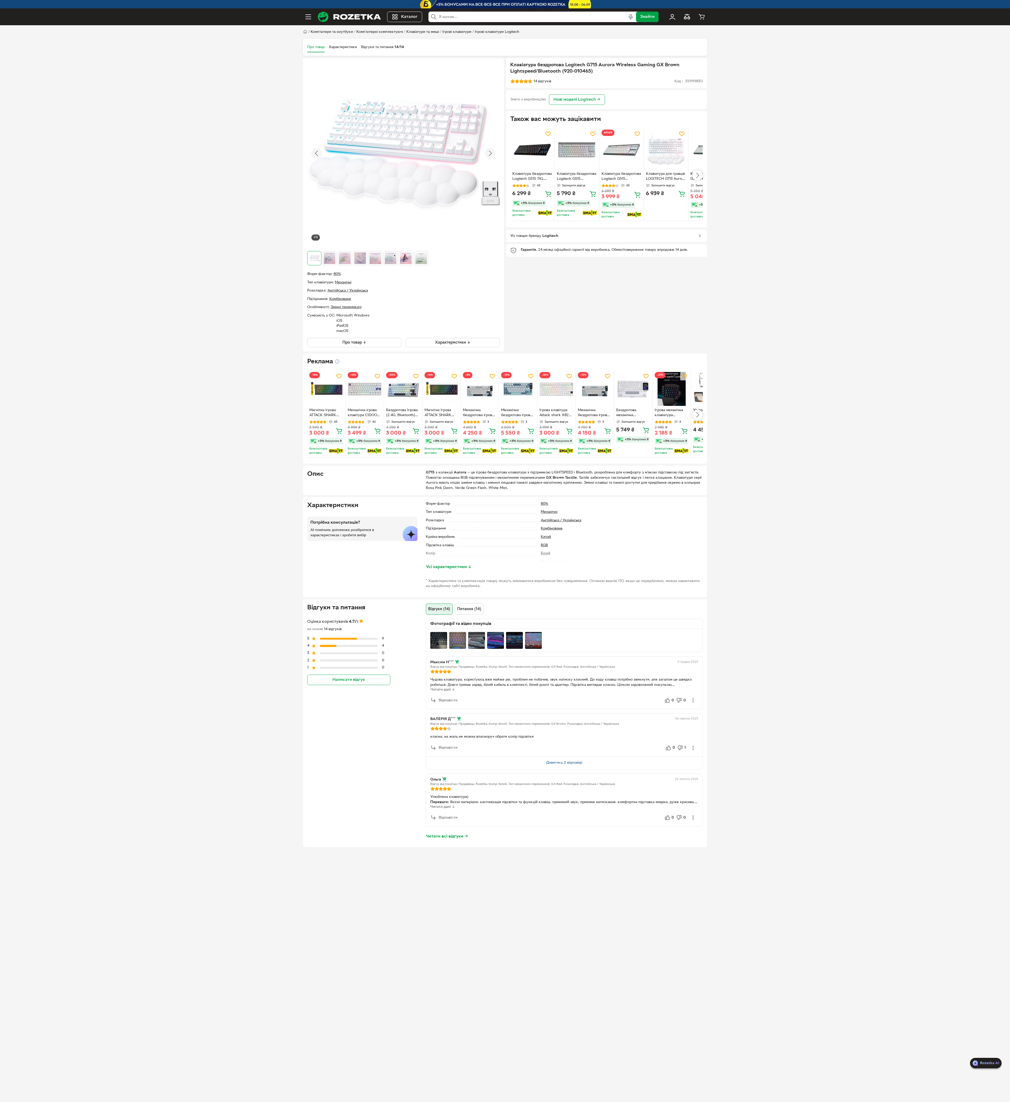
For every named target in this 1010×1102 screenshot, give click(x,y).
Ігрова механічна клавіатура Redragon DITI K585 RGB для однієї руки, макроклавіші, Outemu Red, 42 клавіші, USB (669, 413)
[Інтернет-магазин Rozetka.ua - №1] (349, 17)
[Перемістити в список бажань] (548, 134)
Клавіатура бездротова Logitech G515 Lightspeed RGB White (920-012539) (576, 177)
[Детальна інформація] (337, 361)
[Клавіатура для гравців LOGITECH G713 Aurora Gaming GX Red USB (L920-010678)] (666, 150)
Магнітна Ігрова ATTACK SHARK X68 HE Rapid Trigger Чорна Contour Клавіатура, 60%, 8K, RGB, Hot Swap (325, 413)
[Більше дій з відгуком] (693, 700)
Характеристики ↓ (453, 342)
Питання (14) (469, 609)
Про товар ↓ (354, 342)
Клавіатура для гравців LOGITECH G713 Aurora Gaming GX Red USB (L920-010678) (665, 177)
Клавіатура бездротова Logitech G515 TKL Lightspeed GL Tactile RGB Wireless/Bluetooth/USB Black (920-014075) (532, 177)
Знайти (647, 17)
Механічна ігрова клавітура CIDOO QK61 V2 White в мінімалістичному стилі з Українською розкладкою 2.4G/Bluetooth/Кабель (362, 413)
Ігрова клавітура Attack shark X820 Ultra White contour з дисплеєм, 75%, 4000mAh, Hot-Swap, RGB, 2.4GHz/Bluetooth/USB (556, 413)
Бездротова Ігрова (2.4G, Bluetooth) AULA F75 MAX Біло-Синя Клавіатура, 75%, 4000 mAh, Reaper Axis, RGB (402, 413)
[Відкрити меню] (308, 17)
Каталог (409, 17)
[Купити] (548, 194)
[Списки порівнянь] (687, 17)
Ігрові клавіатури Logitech (497, 32)
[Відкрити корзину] (701, 17)
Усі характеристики (449, 567)
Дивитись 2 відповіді (564, 762)
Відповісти (448, 700)
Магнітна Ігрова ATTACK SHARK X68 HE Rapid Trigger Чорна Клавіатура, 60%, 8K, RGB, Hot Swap (441, 413)
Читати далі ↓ (442, 689)
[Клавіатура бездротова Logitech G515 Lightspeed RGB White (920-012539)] (577, 150)
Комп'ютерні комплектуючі (379, 32)
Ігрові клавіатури (456, 32)
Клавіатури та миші (422, 32)
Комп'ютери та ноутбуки (332, 32)
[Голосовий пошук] (630, 17)
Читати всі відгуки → (447, 836)
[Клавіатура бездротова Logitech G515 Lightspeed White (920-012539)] (622, 150)
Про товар (316, 47)
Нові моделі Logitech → (576, 100)
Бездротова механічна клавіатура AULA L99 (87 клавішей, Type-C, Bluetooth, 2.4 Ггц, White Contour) (632, 413)
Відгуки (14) (439, 609)
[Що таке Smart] (545, 213)
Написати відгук (348, 679)
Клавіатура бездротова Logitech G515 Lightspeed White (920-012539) (621, 177)
